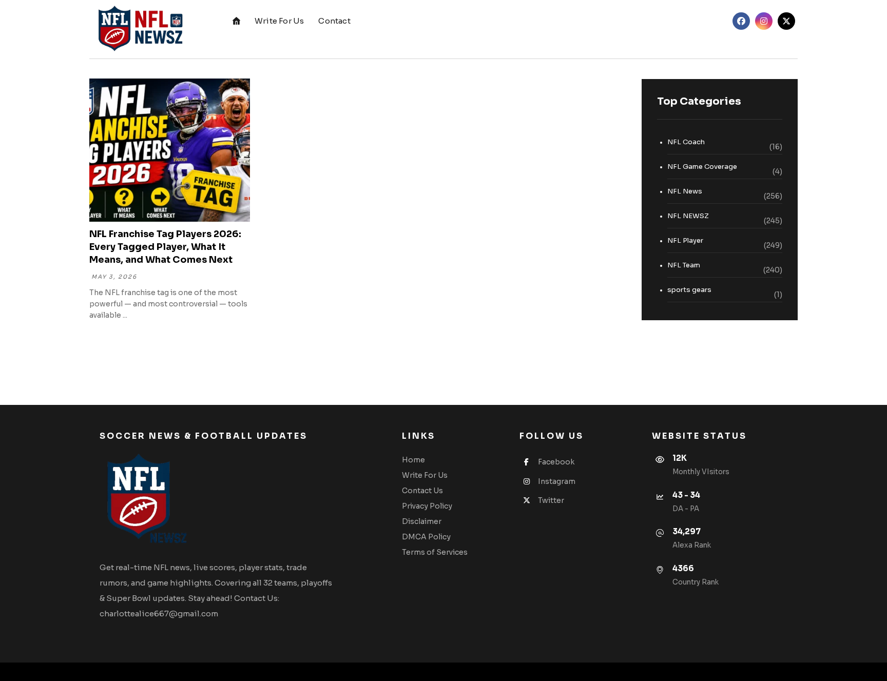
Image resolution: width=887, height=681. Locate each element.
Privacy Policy (427, 506)
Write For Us (425, 475)
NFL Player (685, 240)
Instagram (556, 481)
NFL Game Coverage (702, 166)
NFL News (684, 191)
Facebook (556, 461)
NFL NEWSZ (688, 215)
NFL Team (683, 265)
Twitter (551, 500)
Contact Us (422, 490)
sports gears (689, 289)
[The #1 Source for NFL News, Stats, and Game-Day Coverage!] (138, 29)
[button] (741, 21)
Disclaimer (421, 521)
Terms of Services (435, 552)
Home (413, 459)
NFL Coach (686, 142)
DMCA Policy (426, 536)
